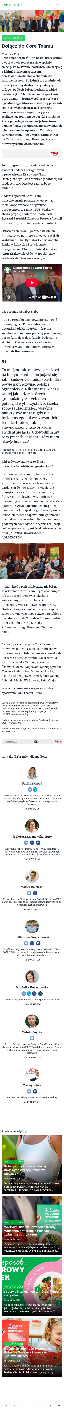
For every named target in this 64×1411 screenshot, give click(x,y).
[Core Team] (13, 8)
